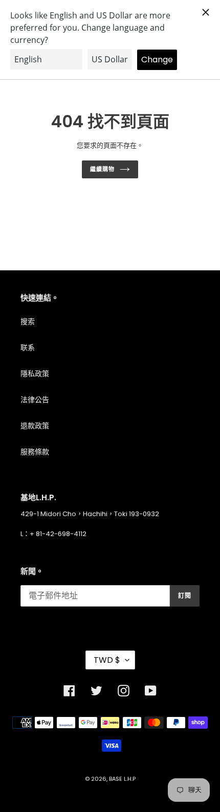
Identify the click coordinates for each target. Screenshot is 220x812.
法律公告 (34, 400)
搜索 (27, 321)
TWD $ (107, 660)
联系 (27, 347)
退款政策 (34, 426)
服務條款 (34, 452)
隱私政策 (34, 373)
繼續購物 (102, 169)
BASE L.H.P (122, 779)
